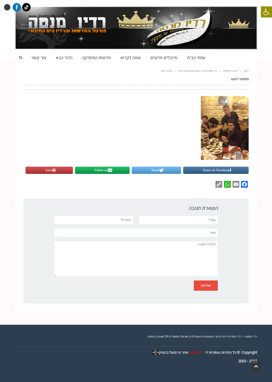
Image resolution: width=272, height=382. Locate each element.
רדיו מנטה (196, 352)
